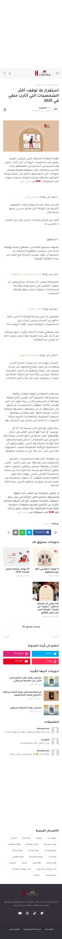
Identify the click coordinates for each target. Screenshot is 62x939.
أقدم (7, 637)
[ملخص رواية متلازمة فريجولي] (51, 710)
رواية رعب (52, 857)
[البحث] (4, 73)
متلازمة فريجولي (29, 355)
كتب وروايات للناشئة (21, 869)
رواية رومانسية (35, 857)
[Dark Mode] (10, 73)
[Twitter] (29, 532)
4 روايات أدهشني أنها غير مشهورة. (47, 571)
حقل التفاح (35, 309)
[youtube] (20, 913)
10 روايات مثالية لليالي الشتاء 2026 (17, 571)
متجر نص (25, 181)
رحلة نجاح (26, 838)
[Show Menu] (57, 73)
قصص (12, 863)
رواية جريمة (18, 851)
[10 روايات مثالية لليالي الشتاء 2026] (16, 556)
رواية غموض (18, 857)
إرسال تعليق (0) (31, 627)
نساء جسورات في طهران (26, 274)
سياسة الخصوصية (32, 929)
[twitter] (42, 913)
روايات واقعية (32, 844)
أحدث (54, 637)
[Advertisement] (31, 34)
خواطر (39, 838)
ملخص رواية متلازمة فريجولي (25, 708)
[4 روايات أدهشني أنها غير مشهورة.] (46, 556)
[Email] (16, 532)
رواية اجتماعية (14, 844)
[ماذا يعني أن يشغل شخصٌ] (46, 591)
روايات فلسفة (50, 844)
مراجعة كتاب (50, 875)
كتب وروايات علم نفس (46, 869)
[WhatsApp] (22, 532)
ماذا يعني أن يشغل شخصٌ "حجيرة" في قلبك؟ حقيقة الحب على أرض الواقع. (48, 608)
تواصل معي (14, 929)
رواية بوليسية (50, 851)
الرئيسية (49, 929)
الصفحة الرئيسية (51, 85)
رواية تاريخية (33, 851)
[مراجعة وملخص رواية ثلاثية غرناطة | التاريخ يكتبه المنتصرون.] (51, 696)
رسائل (14, 838)
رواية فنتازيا (51, 863)
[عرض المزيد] (9, 532)
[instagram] (27, 913)
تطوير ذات (51, 838)
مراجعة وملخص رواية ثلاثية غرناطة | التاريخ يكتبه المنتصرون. (22, 693)
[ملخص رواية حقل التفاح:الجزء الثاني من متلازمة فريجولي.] (51, 681)
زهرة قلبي (36, 863)
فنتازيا (24, 863)
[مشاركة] (6, 109)
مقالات (38, 85)
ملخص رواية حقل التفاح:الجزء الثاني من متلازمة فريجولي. (25, 679)
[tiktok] (35, 913)
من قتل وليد (32, 197)
